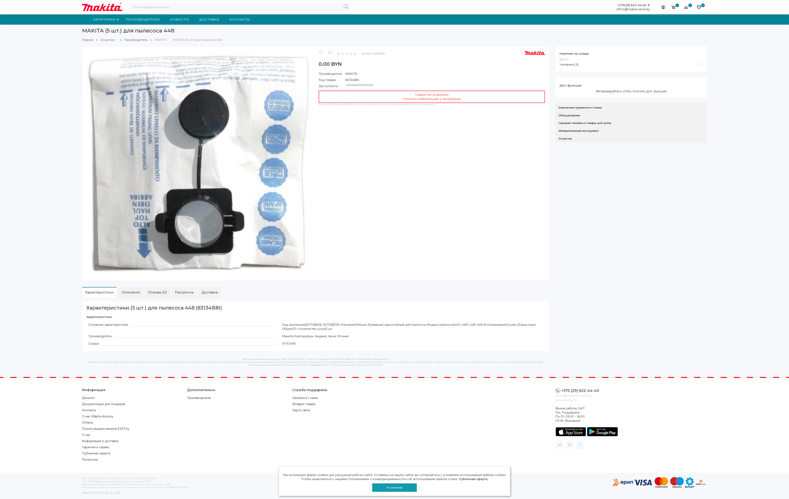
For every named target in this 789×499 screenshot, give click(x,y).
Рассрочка (184, 292)
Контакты (240, 19)
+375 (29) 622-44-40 (580, 390)
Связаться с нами (305, 398)
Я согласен (395, 487)
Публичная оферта (96, 453)
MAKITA (351, 74)
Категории (104, 19)
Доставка (209, 19)
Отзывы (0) (157, 292)
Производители (199, 398)
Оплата (87, 422)
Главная (87, 40)
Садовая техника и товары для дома (584, 123)
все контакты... (567, 400)
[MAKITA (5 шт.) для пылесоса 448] (199, 163)
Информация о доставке (100, 441)
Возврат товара (303, 404)
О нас (86, 435)
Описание (131, 292)
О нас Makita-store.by (97, 416)
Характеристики (99, 292)
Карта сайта (301, 410)
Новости (179, 19)
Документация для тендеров (103, 404)
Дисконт (88, 398)
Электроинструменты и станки (580, 107)
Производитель (143, 19)
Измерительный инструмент (578, 130)
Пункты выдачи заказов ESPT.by (105, 429)
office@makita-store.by (633, 9)
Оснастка (107, 40)
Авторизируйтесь (609, 91)
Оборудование (569, 115)
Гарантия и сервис (96, 447)
